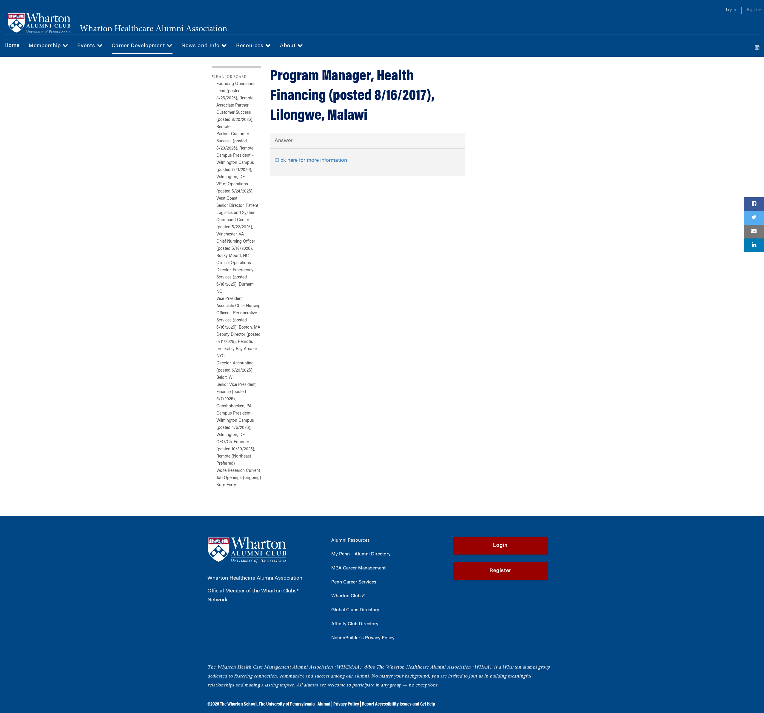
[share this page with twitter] (754, 218)
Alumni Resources (350, 540)
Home (12, 45)
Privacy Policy (346, 704)
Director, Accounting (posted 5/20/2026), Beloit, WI (235, 370)
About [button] (289, 46)
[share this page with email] (754, 231)
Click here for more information (311, 160)
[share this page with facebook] (754, 204)
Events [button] (87, 46)
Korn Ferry (226, 485)
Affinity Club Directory (354, 624)
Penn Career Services (353, 582)
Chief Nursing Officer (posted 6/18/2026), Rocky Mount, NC (235, 249)
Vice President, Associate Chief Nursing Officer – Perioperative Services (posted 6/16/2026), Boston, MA (238, 313)
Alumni (324, 704)
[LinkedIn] (757, 48)
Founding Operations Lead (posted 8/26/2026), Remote (235, 91)
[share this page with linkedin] (754, 245)
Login (731, 10)
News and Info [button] (201, 46)
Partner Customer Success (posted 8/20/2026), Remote (234, 141)
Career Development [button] (139, 46)
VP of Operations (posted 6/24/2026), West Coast (234, 191)
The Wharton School (238, 704)
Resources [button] (250, 46)
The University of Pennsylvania (287, 704)
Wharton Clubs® (348, 596)
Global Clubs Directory (355, 610)
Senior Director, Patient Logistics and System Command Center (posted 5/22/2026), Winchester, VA (237, 220)
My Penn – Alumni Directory (361, 554)
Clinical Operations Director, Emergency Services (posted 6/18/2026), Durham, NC (235, 277)
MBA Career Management (358, 568)
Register (754, 10)
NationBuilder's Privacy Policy (363, 638)
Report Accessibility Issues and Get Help (398, 704)
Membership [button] (46, 46)
